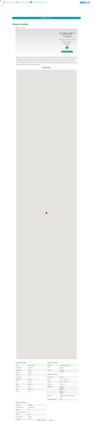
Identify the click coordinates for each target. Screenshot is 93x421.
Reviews (53, 9)
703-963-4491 (8, 2)
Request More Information (67, 51)
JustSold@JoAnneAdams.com (39, 2)
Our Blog (69, 9)
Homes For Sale (23, 9)
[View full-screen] (55, 30)
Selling (37, 9)
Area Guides (60, 9)
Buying (31, 9)
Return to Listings (21, 27)
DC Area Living (77, 9)
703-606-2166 (21, 2)
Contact (85, 9)
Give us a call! (46, 18)
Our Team (45, 9)
